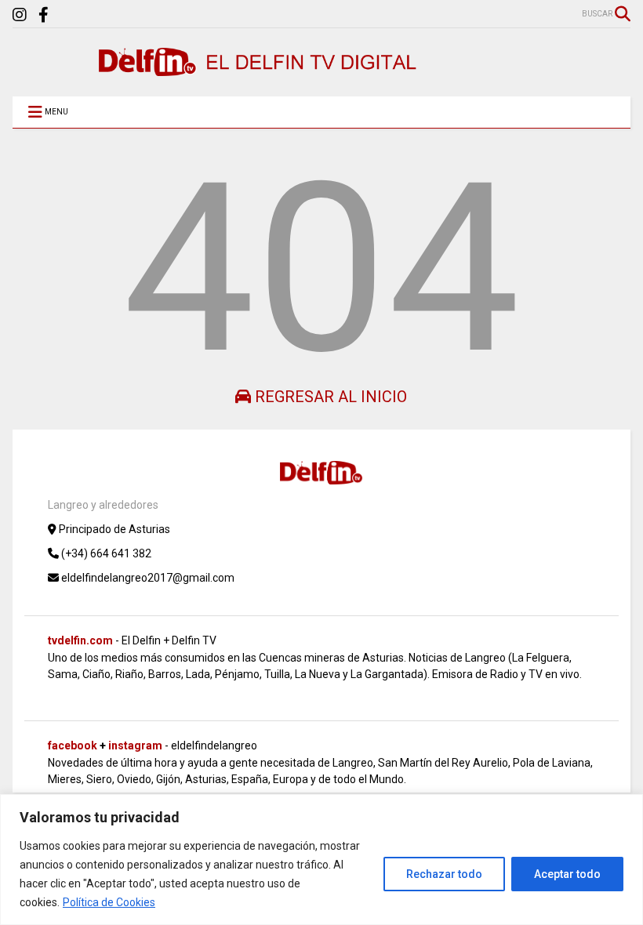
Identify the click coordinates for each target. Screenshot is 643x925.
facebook (72, 745)
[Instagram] (20, 15)
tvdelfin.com (80, 640)
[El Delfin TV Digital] (259, 69)
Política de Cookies (109, 902)
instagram (135, 745)
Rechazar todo (444, 874)
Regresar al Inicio (329, 396)
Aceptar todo (567, 874)
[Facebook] (43, 15)
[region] (321, 859)
